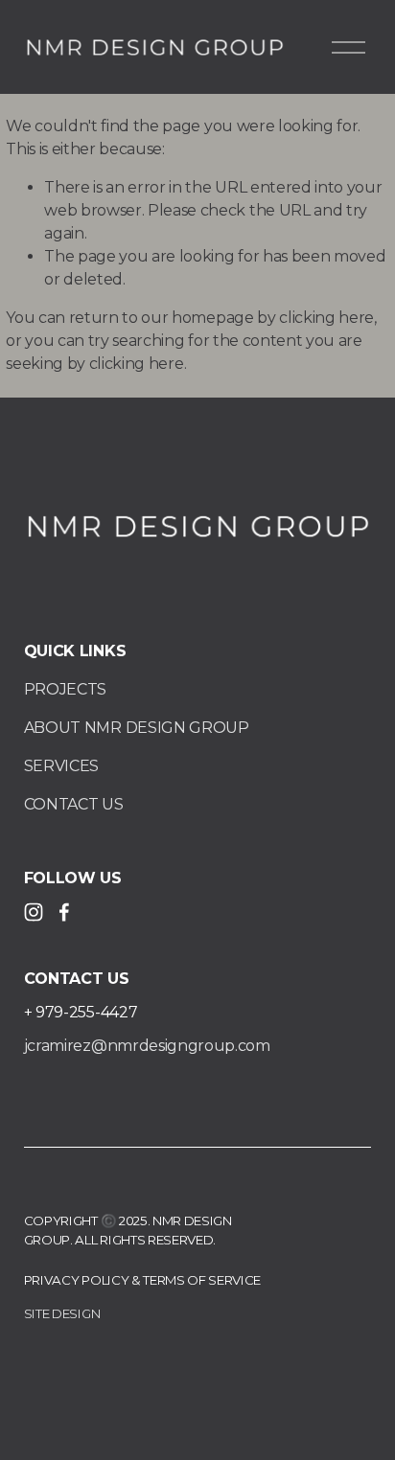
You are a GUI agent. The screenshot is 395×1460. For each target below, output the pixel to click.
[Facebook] (64, 912)
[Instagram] (33, 912)
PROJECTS (65, 689)
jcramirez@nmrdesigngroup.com (147, 1046)
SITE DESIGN (62, 1313)
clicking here (326, 317)
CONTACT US (74, 804)
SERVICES (61, 766)
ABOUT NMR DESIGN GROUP (136, 728)
